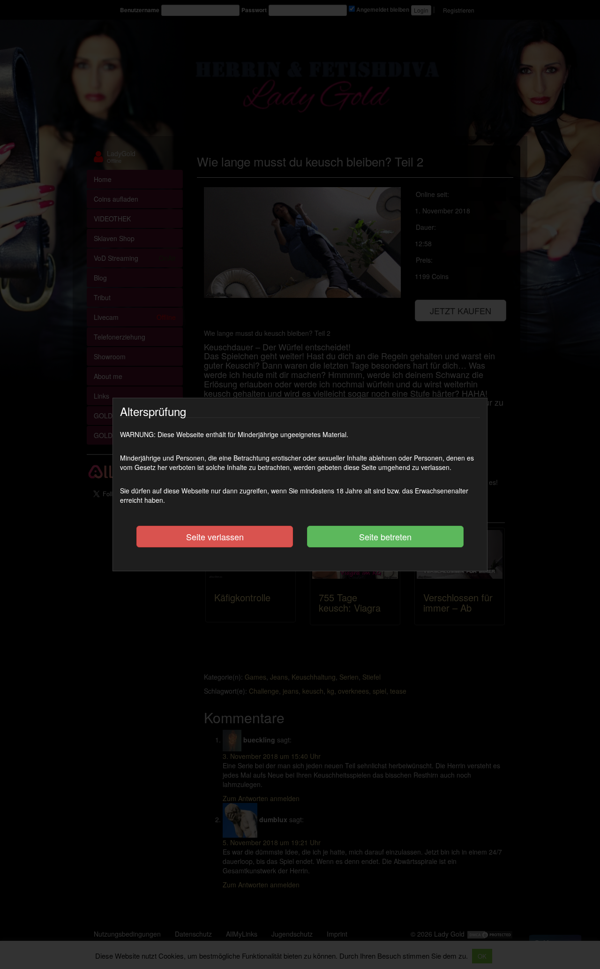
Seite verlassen (215, 536)
